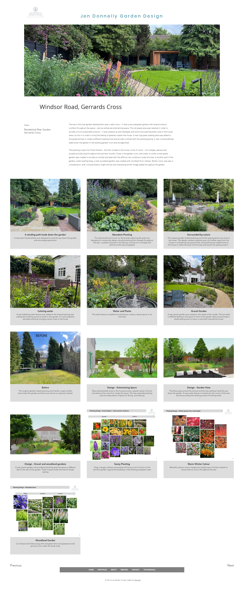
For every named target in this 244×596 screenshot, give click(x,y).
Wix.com (138, 580)
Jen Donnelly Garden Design (123, 16)
